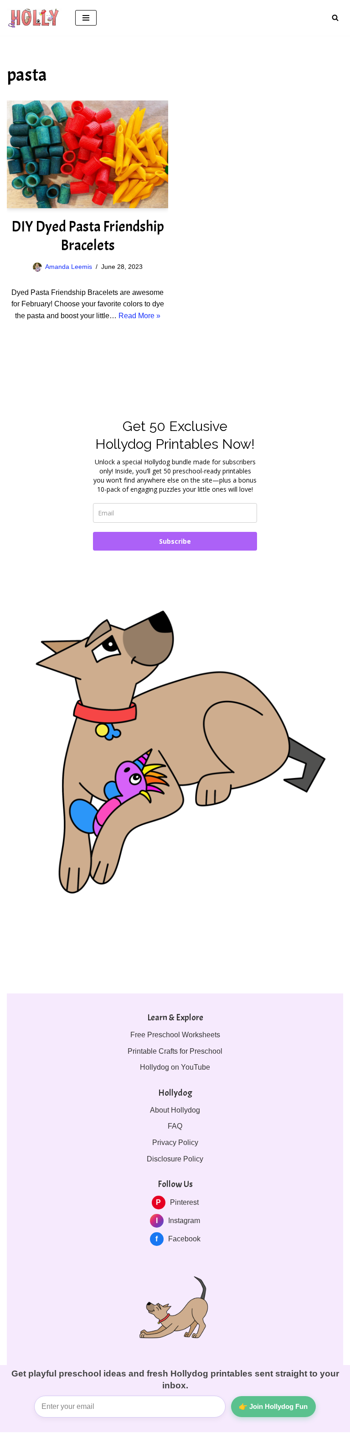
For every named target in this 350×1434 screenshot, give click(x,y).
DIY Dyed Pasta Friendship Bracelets (87, 236)
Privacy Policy (175, 1142)
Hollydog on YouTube (175, 1067)
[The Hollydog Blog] (34, 17)
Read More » (139, 316)
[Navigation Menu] (86, 18)
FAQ (175, 1126)
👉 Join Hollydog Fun (273, 1406)
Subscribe (175, 541)
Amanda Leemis (68, 266)
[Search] (335, 17)
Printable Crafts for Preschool (175, 1051)
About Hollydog (175, 1110)
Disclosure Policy (175, 1159)
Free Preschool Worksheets (175, 1035)
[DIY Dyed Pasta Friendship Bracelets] (87, 154)
